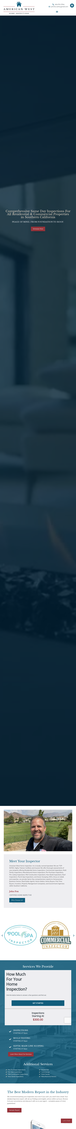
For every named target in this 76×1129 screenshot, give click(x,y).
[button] (57, 11)
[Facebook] (72, 6)
